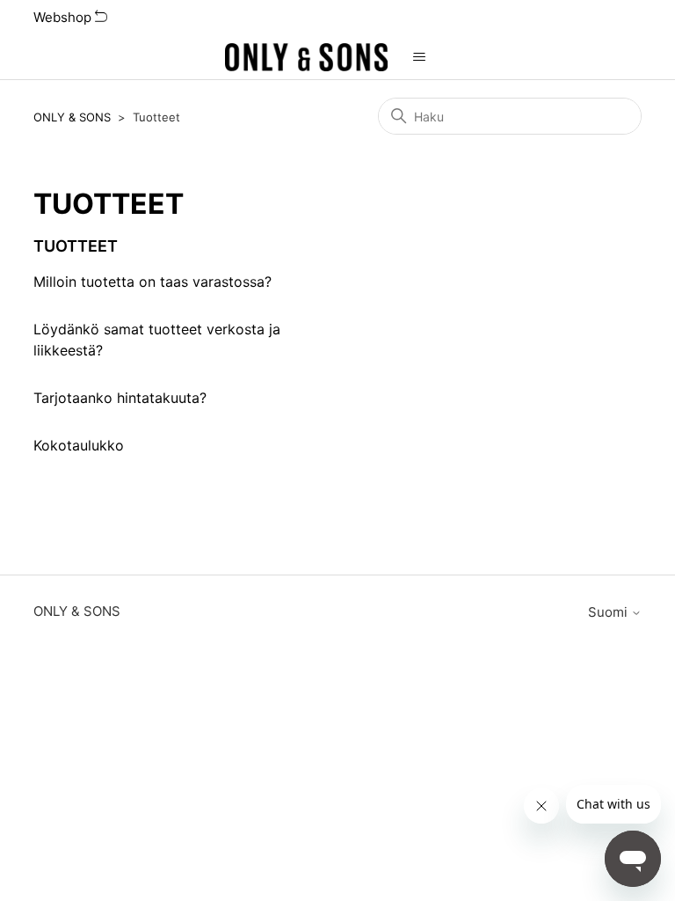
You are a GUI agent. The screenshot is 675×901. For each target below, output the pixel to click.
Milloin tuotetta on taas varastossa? (152, 281)
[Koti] (306, 57)
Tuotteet (75, 246)
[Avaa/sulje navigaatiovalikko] (419, 57)
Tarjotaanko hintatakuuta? (120, 398)
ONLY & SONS (72, 117)
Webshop (64, 17)
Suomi (609, 611)
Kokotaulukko (78, 445)
